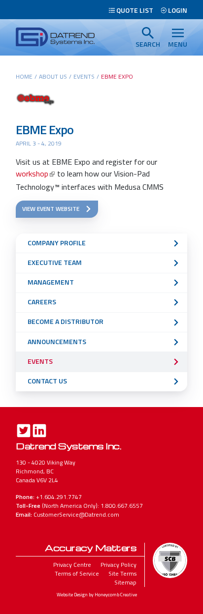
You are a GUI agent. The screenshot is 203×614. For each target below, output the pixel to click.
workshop (32, 173)
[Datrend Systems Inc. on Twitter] (24, 432)
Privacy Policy (118, 564)
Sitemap (125, 582)
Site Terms (122, 573)
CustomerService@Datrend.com (76, 514)
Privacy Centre (72, 564)
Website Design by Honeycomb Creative (97, 594)
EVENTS (84, 76)
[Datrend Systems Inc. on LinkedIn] (39, 432)
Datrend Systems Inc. (68, 445)
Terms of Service (77, 573)
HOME (24, 76)
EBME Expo (44, 129)
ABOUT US (53, 76)
